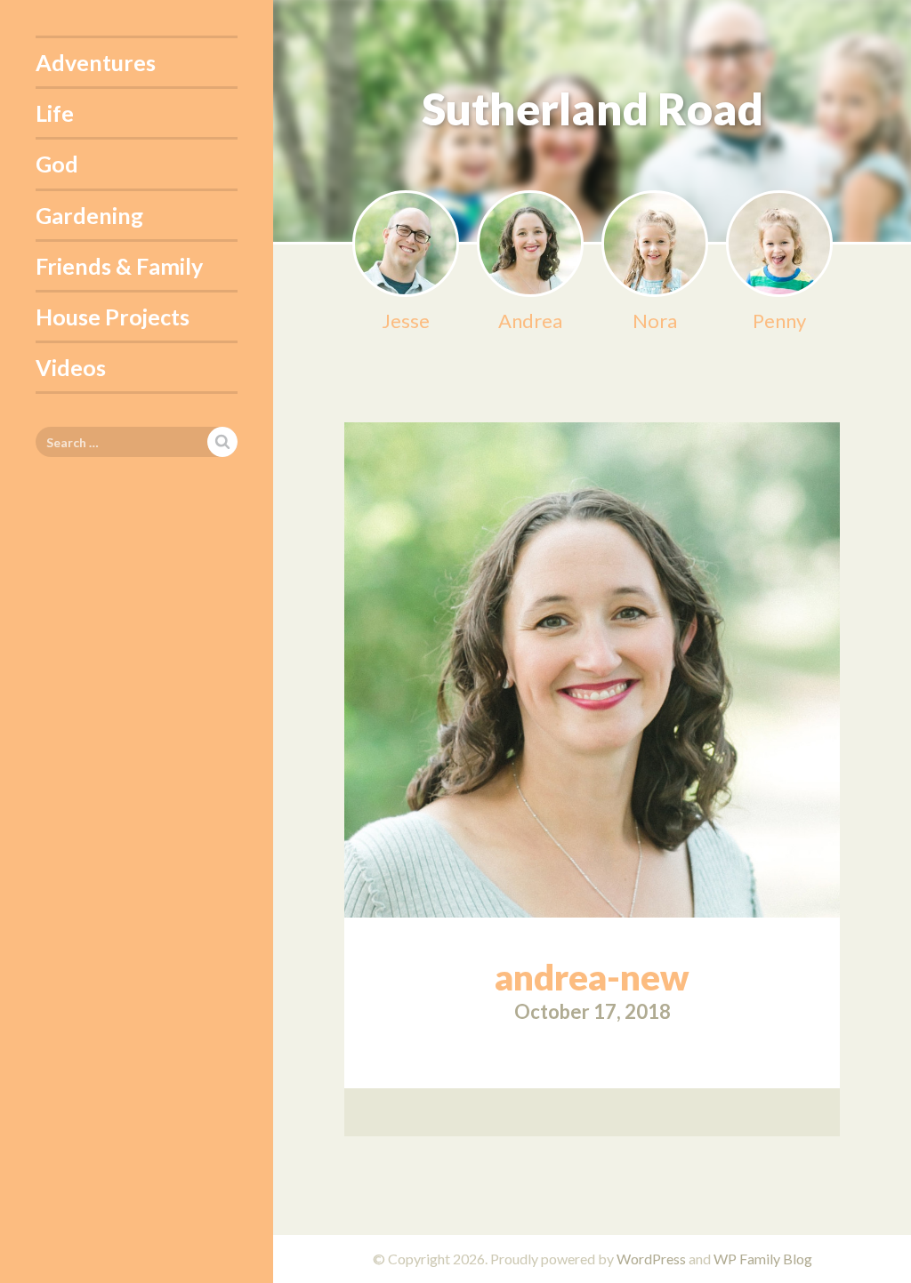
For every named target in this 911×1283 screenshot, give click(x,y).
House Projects (112, 316)
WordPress (651, 1258)
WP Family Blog (762, 1258)
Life (55, 113)
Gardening (89, 215)
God (57, 163)
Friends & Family (119, 266)
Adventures (96, 62)
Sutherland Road (592, 108)
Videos (71, 367)
